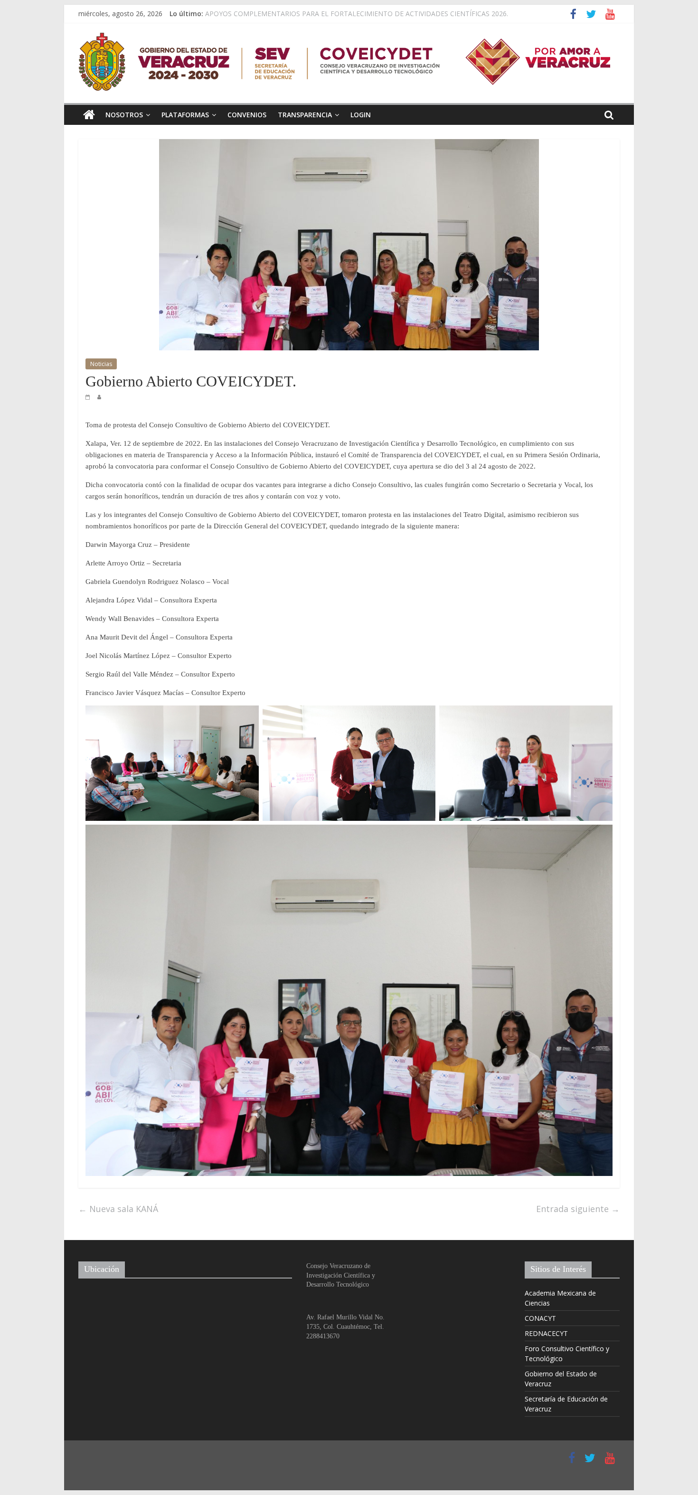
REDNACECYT (546, 1333)
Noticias (101, 364)
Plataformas (185, 114)
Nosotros (124, 114)
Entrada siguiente (578, 1208)
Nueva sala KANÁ (118, 1208)
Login (360, 114)
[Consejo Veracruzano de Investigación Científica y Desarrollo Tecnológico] (89, 115)
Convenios (246, 114)
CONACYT (540, 1318)
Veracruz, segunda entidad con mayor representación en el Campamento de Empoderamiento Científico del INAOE (382, 13)
